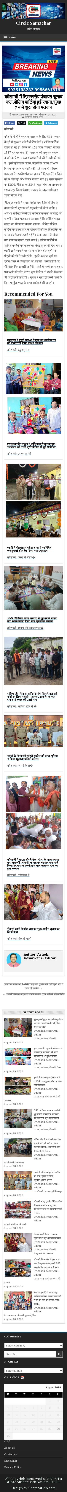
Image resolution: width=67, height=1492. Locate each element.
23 (58, 1421)
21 (41, 1421)
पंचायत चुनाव (38, 116)
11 (16, 1414)
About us (9, 1447)
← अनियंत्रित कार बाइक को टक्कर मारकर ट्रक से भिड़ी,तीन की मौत (34, 994)
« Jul (7, 1441)
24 (8, 1428)
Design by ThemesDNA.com (33, 1488)
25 (16, 1428)
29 (49, 1428)
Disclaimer (10, 1460)
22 (49, 1421)
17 (8, 1421)
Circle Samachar (33, 23)
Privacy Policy (13, 1467)
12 (25, 1414)
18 (16, 1421)
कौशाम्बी (28, 116)
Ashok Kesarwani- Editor (24, 114)
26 (24, 1428)
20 (33, 1421)
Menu (12, 37)
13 (33, 1414)
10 (8, 1414)
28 (41, 1428)
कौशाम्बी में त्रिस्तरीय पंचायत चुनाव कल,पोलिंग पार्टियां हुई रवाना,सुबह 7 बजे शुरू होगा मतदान (34, 101)
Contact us (10, 1454)
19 (25, 1421)
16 (58, 1414)
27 (33, 1428)
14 (41, 1414)
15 (50, 1414)
